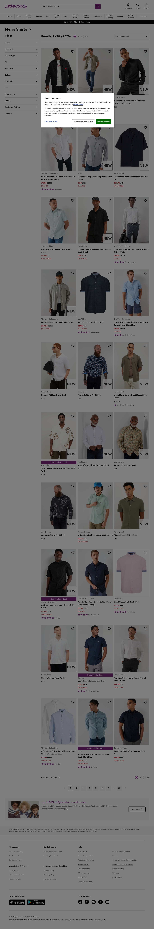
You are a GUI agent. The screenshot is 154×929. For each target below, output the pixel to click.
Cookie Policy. (78, 104)
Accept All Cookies (103, 122)
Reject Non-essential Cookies (83, 122)
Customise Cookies (51, 121)
